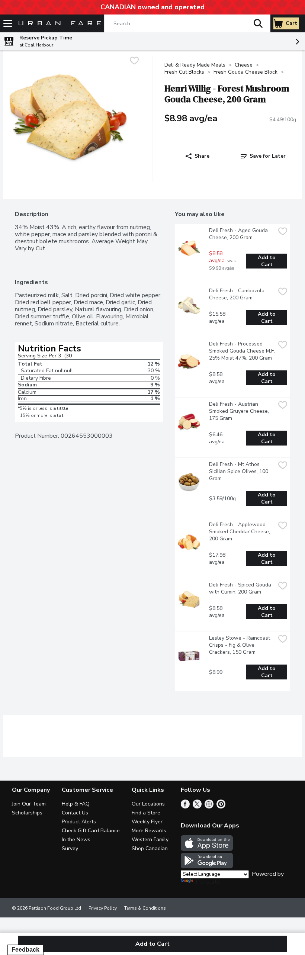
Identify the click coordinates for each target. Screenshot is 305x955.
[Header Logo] (58, 23)
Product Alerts (79, 821)
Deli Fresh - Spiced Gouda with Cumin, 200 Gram (241, 588)
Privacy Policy (103, 908)
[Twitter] (197, 807)
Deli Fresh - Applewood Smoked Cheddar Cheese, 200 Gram (240, 531)
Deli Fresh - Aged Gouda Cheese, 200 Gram (239, 234)
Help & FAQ (76, 803)
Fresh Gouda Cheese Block (245, 71)
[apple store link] (207, 849)
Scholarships (27, 812)
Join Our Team (29, 803)
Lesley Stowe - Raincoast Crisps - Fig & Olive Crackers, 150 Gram (240, 645)
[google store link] (207, 866)
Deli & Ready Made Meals (194, 64)
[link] (263, 156)
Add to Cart (267, 261)
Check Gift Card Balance (91, 830)
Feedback (25, 949)
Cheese (244, 64)
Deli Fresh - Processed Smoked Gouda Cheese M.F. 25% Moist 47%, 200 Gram (242, 350)
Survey (70, 848)
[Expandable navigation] (8, 23)
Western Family (150, 839)
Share (202, 156)
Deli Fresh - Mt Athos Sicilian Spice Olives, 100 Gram (239, 471)
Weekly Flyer (147, 821)
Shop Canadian (150, 848)
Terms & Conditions (145, 908)
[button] (258, 23)
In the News (76, 839)
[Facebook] (185, 807)
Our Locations (148, 803)
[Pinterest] (220, 807)
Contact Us (75, 812)
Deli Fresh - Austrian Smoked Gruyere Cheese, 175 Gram (239, 411)
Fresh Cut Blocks (184, 71)
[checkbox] (134, 61)
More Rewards (149, 830)
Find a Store (146, 812)
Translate (207, 882)
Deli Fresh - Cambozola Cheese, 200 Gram (237, 294)
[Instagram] (209, 807)
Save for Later (268, 156)
